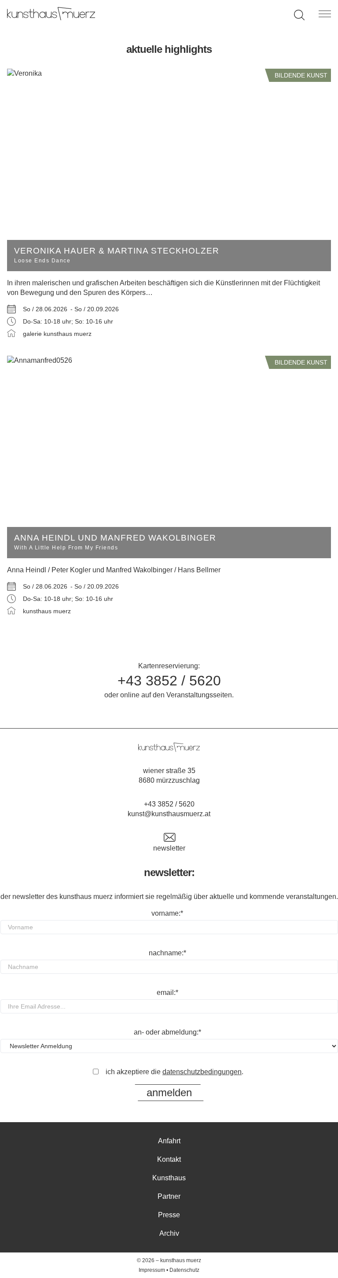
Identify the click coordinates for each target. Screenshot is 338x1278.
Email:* (167, 992)
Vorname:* (167, 913)
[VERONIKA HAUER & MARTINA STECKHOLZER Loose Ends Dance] (169, 73)
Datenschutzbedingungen (202, 1071)
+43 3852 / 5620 (169, 681)
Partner (169, 1196)
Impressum (152, 1270)
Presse (169, 1215)
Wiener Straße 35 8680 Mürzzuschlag (169, 775)
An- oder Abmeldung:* (167, 1032)
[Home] (51, 18)
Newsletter (169, 848)
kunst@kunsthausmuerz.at (169, 814)
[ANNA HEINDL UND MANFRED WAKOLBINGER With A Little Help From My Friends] (169, 360)
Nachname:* (167, 953)
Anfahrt (169, 1141)
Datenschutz (184, 1270)
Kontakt (169, 1159)
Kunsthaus (169, 1178)
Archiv (169, 1233)
